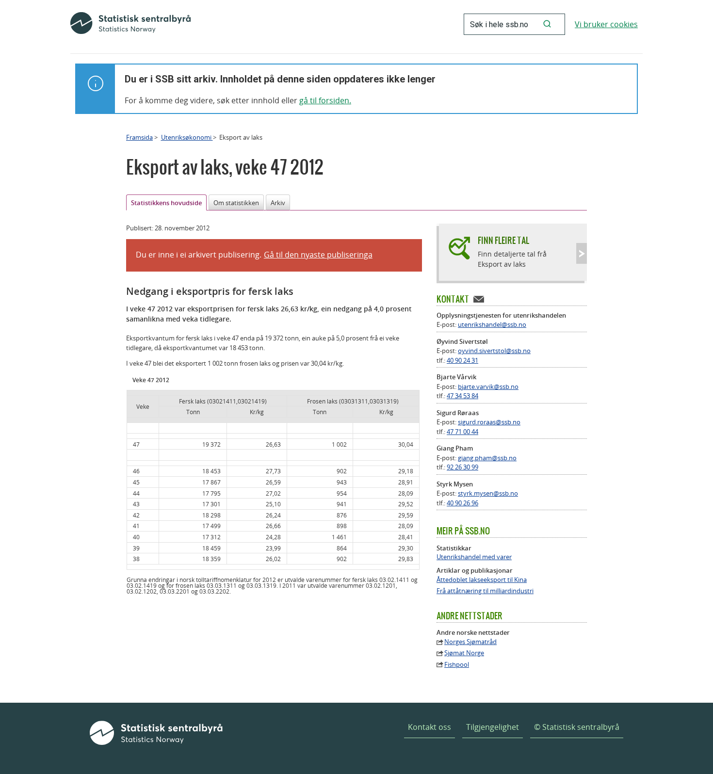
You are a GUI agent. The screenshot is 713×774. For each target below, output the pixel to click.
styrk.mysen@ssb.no (488, 493)
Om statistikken (236, 202)
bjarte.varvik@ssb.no (488, 386)
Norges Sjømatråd (470, 642)
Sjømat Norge (464, 653)
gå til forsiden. (325, 100)
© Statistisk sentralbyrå (576, 727)
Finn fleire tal (503, 240)
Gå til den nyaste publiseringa (318, 254)
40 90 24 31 (462, 360)
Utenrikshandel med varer (474, 557)
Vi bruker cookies (606, 24)
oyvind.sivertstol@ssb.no (494, 350)
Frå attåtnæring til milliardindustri (485, 591)
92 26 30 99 (462, 467)
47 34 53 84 (462, 395)
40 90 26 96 (462, 503)
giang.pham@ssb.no (487, 457)
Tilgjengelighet (492, 727)
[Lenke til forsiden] (130, 24)
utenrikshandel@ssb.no (492, 324)
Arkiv (278, 202)
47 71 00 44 (462, 431)
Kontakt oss (429, 727)
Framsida (139, 137)
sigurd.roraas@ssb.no (489, 422)
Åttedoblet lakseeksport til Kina (482, 580)
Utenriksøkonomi (187, 137)
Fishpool (456, 665)
